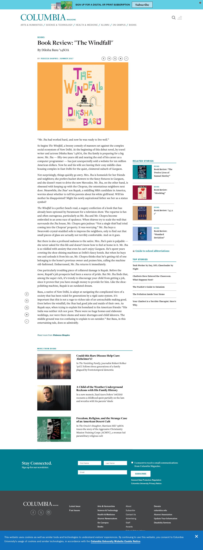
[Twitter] (115, 60)
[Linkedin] (109, 60)
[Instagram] (48, 514)
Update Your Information (165, 518)
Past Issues (74, 510)
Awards (129, 526)
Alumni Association (163, 514)
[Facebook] (104, 60)
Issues (197, 76)
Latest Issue (74, 506)
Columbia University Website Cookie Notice (115, 541)
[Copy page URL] (126, 60)
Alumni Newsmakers (107, 518)
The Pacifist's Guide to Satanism (149, 286)
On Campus (119, 24)
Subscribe (130, 510)
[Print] (120, 60)
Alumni (105, 24)
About (195, 83)
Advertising (131, 518)
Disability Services (162, 522)
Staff (128, 522)
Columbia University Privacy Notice (146, 483)
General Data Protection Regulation (146, 480)
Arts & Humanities (32, 24)
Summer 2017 (66, 58)
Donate (157, 506)
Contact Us (131, 514)
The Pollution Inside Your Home (149, 294)
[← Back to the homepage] (48, 17)
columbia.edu (160, 510)
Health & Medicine (87, 24)
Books (132, 24)
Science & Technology (59, 24)
